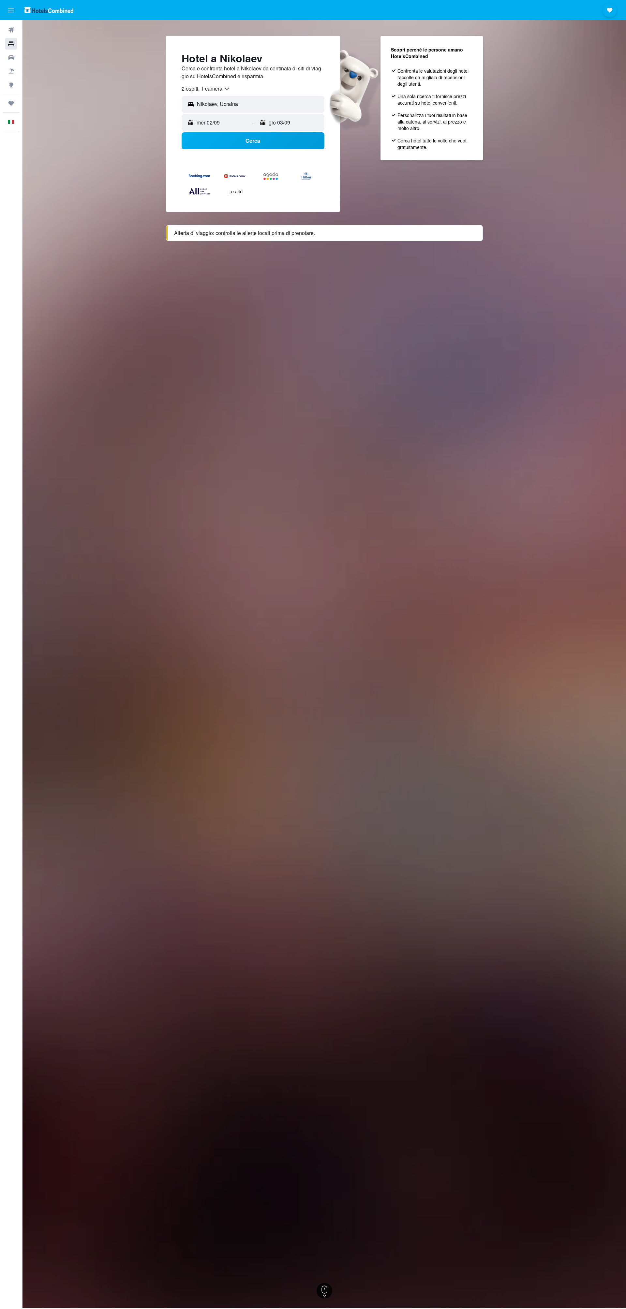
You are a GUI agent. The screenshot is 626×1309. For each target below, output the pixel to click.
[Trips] (11, 103)
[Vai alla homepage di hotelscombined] (48, 10)
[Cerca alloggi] (11, 43)
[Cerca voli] (11, 30)
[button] (11, 10)
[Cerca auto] (11, 57)
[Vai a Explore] (11, 84)
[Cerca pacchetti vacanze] (11, 71)
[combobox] (206, 88)
